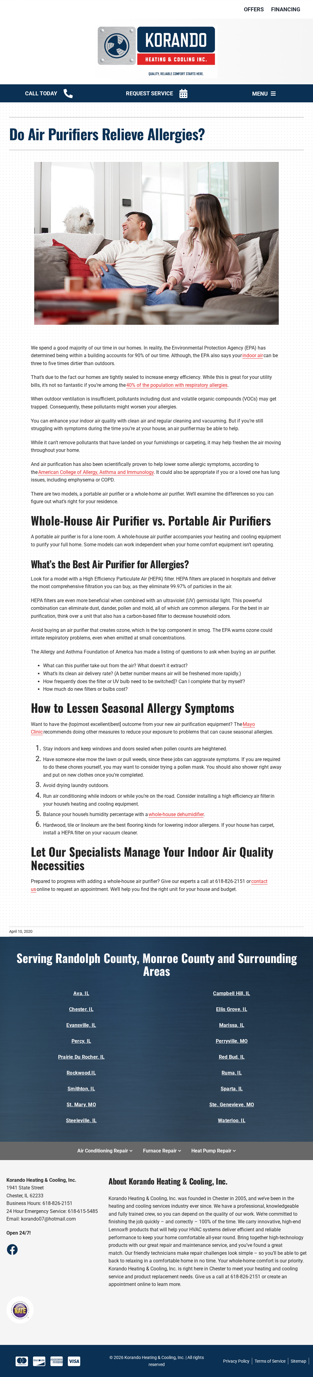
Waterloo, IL (231, 1120)
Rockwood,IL (81, 1073)
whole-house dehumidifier (176, 814)
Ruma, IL (232, 1073)
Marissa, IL (232, 1025)
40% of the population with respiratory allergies (176, 385)
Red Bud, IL (232, 1057)
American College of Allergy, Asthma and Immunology (96, 472)
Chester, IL (81, 1009)
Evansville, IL (81, 1025)
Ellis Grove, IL (231, 1009)
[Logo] (156, 27)
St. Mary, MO (81, 1105)
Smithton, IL (81, 1089)
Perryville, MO (232, 1041)
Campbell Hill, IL (231, 993)
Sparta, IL (232, 1089)
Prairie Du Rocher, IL (81, 1057)
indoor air (252, 355)
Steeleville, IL (81, 1120)
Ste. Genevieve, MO (231, 1105)
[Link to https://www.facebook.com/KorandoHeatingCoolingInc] (11, 1249)
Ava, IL (81, 993)
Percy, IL (81, 1041)
